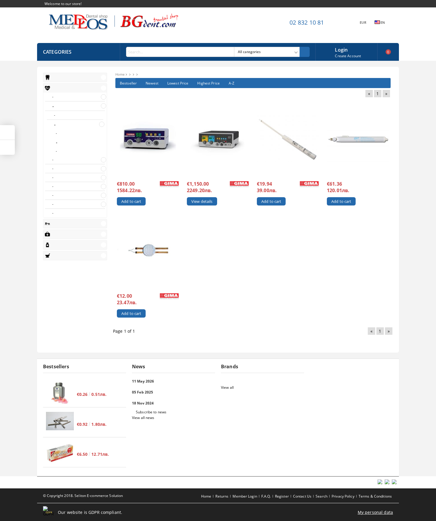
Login (341, 49)
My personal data (375, 512)
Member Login (245, 496)
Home (120, 74)
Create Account (348, 55)
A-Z (231, 83)
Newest (152, 83)
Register (282, 496)
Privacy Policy (343, 496)
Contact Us (302, 496)
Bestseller (128, 83)
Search (321, 496)
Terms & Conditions (375, 496)
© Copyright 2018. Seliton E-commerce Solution (83, 495)
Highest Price (208, 83)
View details (202, 201)
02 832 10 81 (306, 22)
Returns (221, 496)
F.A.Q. (266, 496)
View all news (143, 417)
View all (227, 387)
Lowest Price (177, 83)
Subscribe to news (151, 412)
